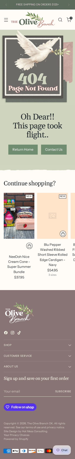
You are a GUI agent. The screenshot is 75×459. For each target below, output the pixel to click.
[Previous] (6, 5)
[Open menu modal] (6, 19)
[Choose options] (63, 234)
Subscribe (63, 391)
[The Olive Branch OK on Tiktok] (19, 333)
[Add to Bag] (29, 246)
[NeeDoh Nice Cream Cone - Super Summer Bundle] (19, 216)
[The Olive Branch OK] (33, 19)
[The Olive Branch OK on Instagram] (12, 333)
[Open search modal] (60, 19)
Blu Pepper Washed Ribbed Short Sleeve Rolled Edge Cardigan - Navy (53, 254)
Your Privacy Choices (16, 435)
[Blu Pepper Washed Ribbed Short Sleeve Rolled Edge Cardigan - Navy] (52, 216)
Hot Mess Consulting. (35, 431)
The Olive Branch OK (40, 423)
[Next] (68, 5)
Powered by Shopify (16, 439)
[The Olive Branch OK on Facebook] (6, 333)
